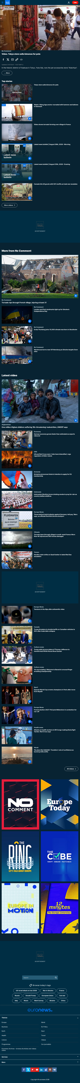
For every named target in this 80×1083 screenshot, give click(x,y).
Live (75, 2)
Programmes (6, 1044)
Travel (43, 1035)
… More (7, 73)
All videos (70, 769)
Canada (36, 627)
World (36, 747)
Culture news (39, 647)
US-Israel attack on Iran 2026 (26, 990)
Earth (3, 1031)
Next (43, 1031)
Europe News (39, 512)
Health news (38, 727)
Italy (16, 1000)
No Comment (6, 300)
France (61, 990)
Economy (37, 431)
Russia (17, 995)
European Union (47, 995)
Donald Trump (31, 995)
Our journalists (46, 1044)
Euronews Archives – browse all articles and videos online (19, 1049)
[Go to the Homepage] (7, 2)
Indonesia (37, 492)
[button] (9, 205)
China (63, 1000)
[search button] (56, 977)
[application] (40, 27)
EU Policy (44, 1027)
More (3, 1062)
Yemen (36, 552)
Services (5, 1057)
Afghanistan (6, 424)
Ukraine (52, 1000)
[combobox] (40, 977)
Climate (37, 532)
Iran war (62, 995)
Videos (43, 1040)
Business (5, 1027)
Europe (4, 1022)
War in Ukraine (48, 990)
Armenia (37, 471)
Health (4, 1035)
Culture (4, 1040)
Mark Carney (38, 1000)
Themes (4, 1017)
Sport (36, 687)
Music (26, 1000)
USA (35, 451)
